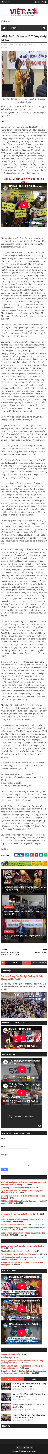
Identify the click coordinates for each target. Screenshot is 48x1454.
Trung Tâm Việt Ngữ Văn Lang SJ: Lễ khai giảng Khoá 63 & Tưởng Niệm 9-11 (23, 912)
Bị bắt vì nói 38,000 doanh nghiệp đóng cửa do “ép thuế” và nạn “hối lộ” (24, 1202)
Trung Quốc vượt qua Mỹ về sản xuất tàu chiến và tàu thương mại (22, 1263)
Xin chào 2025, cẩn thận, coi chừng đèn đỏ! (18, 1214)
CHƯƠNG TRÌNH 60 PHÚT (10, 1354)
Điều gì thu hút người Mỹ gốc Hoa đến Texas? (19, 1254)
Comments (35, 1379)
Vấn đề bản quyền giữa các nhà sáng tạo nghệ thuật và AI (22, 1246)
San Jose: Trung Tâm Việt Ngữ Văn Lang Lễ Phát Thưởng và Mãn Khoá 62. (22, 978)
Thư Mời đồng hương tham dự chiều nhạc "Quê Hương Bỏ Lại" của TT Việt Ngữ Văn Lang (25, 888)
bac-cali (7, 883)
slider (42, 44)
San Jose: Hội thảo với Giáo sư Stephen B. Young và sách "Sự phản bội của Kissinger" (29, 1416)
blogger (26, 962)
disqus (34, 962)
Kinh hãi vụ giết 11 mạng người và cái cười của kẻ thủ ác (23, 1227)
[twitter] (42, 2)
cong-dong (35, 44)
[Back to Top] (31, 1447)
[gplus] (45, 2)
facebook (42, 962)
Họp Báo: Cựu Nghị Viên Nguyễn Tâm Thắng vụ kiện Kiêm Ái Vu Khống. (24, 937)
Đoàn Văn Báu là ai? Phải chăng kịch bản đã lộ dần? (21, 1219)
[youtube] (35, 2)
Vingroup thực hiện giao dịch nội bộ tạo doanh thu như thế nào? (23, 1196)
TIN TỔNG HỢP (6, 1357)
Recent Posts (12, 1379)
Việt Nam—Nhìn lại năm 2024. (13, 1224)
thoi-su (4, 47)
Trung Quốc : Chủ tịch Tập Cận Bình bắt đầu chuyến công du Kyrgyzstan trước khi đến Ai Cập (23, 1371)
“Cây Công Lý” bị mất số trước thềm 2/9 (17, 1187)
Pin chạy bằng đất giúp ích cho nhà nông (17, 1251)
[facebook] (38, 2)
